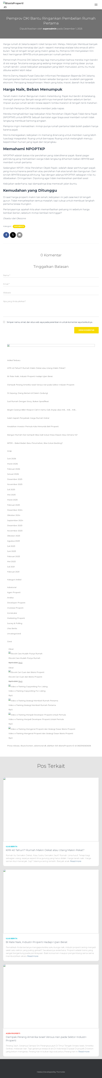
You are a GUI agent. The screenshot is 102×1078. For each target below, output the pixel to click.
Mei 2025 (11, 494)
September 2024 (15, 520)
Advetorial (11, 587)
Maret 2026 (12, 464)
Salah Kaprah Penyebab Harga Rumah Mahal (28, 418)
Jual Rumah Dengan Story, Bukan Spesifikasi (28, 401)
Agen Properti (13, 592)
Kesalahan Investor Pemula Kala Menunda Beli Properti (33, 426)
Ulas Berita (19, 226)
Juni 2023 (11, 551)
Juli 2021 (11, 566)
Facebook (48, 1066)
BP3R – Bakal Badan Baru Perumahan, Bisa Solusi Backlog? (35, 443)
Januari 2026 (13, 474)
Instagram (44, 1066)
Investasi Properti (15, 608)
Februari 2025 (13, 505)
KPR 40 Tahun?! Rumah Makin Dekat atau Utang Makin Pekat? (36, 368)
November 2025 (14, 484)
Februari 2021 (13, 572)
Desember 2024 (14, 510)
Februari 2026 (13, 469)
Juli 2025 (11, 489)
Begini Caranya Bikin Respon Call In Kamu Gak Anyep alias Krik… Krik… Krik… (42, 410)
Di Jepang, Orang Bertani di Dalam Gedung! (27, 393)
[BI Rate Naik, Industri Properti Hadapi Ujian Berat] (51, 901)
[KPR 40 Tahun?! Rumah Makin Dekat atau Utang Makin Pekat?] (51, 809)
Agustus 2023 (13, 541)
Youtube (58, 1066)
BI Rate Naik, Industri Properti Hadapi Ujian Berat (30, 376)
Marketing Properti (16, 618)
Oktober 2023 (13, 536)
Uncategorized (14, 633)
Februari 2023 (13, 556)
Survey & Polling (14, 623)
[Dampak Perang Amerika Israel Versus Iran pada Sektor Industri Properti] (51, 996)
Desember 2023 (14, 525)
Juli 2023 (11, 546)
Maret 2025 (12, 500)
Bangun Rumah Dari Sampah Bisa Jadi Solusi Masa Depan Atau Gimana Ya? (42, 435)
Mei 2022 (11, 561)
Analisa (10, 597)
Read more (75, 861)
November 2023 (14, 530)
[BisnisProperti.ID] (14, 4)
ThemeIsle (60, 1072)
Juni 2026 (11, 458)
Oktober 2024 (13, 515)
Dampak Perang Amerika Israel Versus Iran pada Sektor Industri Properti (40, 385)
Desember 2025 (14, 479)
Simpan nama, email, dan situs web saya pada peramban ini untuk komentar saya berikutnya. (50, 322)
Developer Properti (16, 602)
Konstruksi (12, 613)
